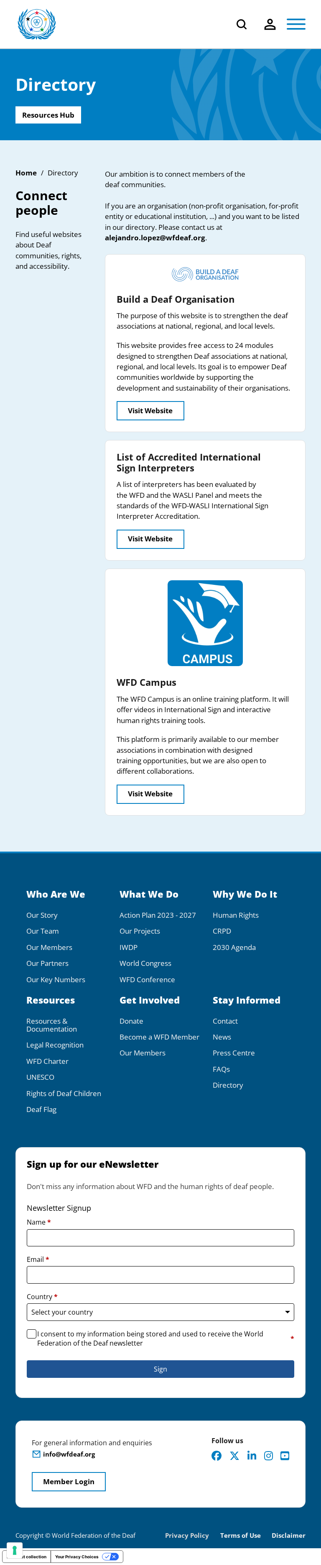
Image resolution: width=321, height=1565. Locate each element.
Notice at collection (26, 1556)
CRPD (222, 931)
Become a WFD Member (159, 1037)
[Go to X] (234, 1456)
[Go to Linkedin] (251, 1456)
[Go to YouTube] (284, 1456)
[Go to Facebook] (216, 1456)
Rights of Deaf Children (63, 1093)
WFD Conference (147, 979)
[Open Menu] (296, 24)
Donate (131, 1021)
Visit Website (150, 410)
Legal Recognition (55, 1045)
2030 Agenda (234, 947)
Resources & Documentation (51, 1025)
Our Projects (140, 931)
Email (38, 1259)
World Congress (145, 963)
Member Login (68, 1481)
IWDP (129, 947)
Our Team (42, 931)
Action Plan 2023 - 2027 (158, 915)
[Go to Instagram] (268, 1456)
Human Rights (236, 915)
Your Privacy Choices (77, 1556)
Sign (160, 1369)
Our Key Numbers (55, 979)
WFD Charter (47, 1061)
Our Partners (47, 963)
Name (39, 1222)
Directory (228, 1085)
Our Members (49, 947)
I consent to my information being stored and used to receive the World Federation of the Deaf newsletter (165, 1338)
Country (42, 1296)
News (222, 1037)
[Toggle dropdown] (270, 24)
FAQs (221, 1069)
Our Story (42, 915)
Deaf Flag (41, 1109)
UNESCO (40, 1077)
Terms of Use (240, 1535)
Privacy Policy (187, 1535)
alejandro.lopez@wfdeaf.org (155, 237)
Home (26, 173)
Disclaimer (289, 1535)
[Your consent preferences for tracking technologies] (15, 1550)
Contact (225, 1021)
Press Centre (234, 1053)
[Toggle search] (241, 24)
